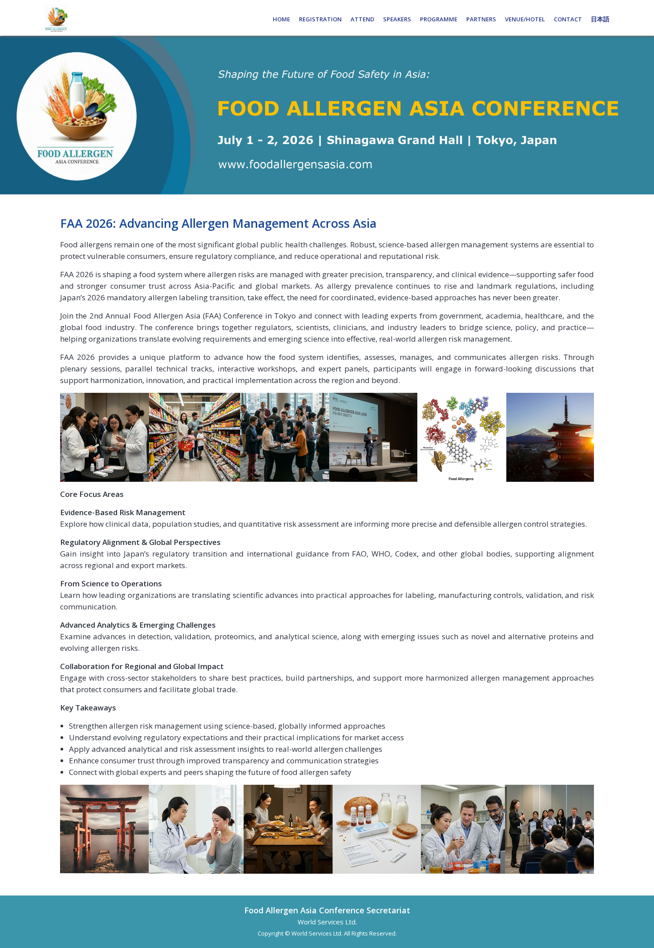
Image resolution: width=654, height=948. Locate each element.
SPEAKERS (397, 19)
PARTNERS (481, 19)
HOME (281, 19)
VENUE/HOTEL (525, 19)
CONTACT (568, 19)
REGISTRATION (320, 19)
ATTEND (362, 19)
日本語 (600, 19)
